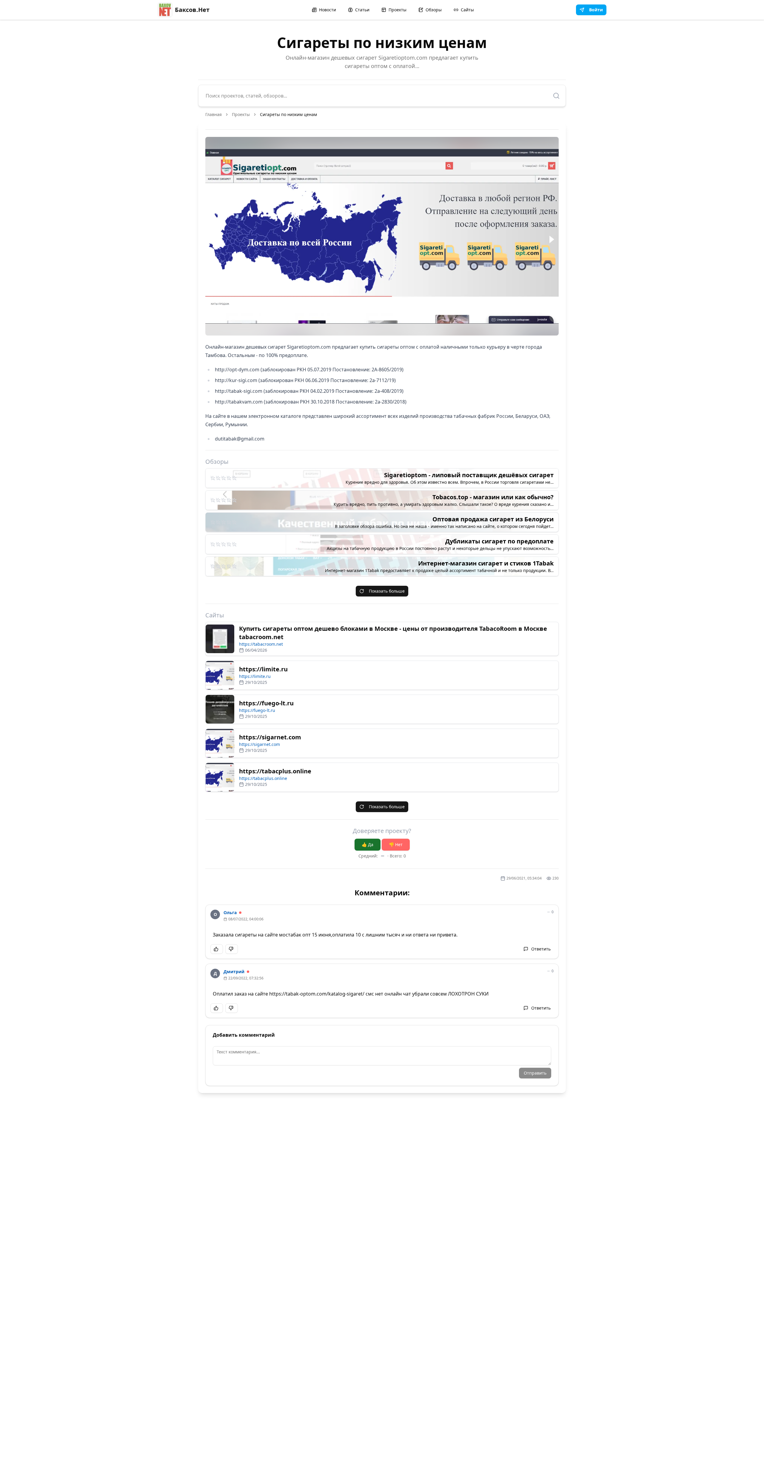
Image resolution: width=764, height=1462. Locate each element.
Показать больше (387, 591)
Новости (327, 10)
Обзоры (434, 10)
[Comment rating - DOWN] (231, 949)
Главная (213, 114)
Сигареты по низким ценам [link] (288, 114)
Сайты (467, 10)
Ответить (541, 949)
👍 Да (367, 844)
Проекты (397, 10)
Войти (596, 10)
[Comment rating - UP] (216, 949)
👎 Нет (396, 844)
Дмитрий (234, 971)
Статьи (362, 10)
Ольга (230, 912)
